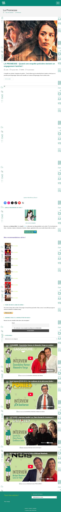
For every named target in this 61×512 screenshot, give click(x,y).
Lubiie (7, 69)
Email (13, 323)
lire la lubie (15, 245)
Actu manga (7, 501)
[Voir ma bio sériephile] (30, 223)
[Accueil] (3, 12)
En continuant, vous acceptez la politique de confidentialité (27, 328)
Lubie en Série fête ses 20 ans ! (30, 197)
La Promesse (18, 12)
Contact (30, 508)
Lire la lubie (9, 79)
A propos (34, 508)
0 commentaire (30, 69)
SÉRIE (22, 69)
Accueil (26, 508)
